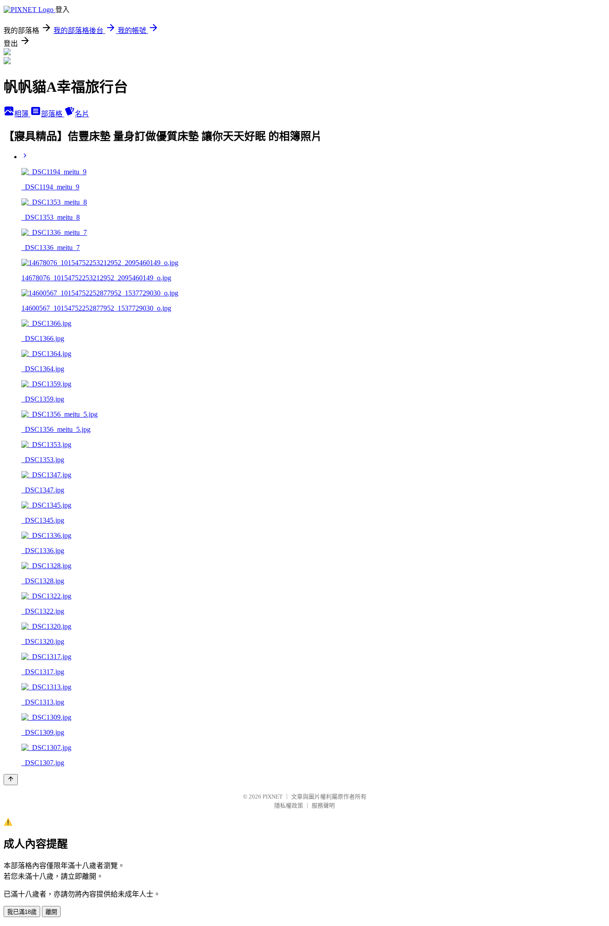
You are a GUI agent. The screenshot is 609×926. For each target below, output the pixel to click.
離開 (51, 912)
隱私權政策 (288, 805)
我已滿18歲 (22, 912)
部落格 (52, 114)
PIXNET (273, 796)
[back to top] (11, 779)
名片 (82, 114)
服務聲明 (323, 805)
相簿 (22, 114)
